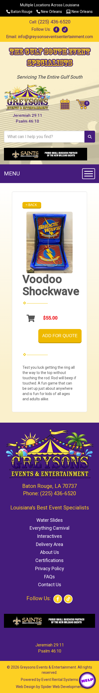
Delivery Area (49, 544)
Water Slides (49, 520)
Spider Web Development (62, 687)
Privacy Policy (49, 568)
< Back (31, 205)
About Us (49, 552)
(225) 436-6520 (54, 21)
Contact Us (49, 584)
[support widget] (87, 680)
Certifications (49, 560)
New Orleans (51, 11)
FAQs (49, 576)
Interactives (49, 536)
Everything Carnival (49, 528)
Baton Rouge (21, 11)
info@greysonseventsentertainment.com (55, 36)
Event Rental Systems (59, 679)
